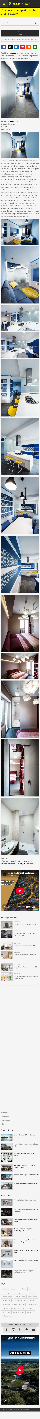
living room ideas (32, 1304)
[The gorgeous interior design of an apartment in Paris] (6, 1276)
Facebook (6, 1330)
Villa (2, 1124)
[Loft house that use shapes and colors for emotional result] (6, 980)
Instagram (13, 1330)
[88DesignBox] (21, 4)
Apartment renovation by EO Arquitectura (26, 955)
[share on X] (10, 47)
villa (29, 1289)
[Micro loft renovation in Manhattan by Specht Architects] (6, 936)
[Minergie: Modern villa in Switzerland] (6, 1188)
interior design (16, 1293)
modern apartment (17, 39)
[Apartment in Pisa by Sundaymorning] (6, 927)
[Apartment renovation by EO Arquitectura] (6, 957)
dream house (6, 1304)
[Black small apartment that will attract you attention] (6, 1214)
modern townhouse (19, 1312)
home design (6, 1293)
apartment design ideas (30, 39)
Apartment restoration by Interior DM (24, 946)
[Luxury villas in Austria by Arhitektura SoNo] (6, 1148)
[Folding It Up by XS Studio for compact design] (6, 1256)
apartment (14, 1289)
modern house (6, 1312)
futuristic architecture (18, 1304)
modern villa (30, 1312)
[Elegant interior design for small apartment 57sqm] (6, 1246)
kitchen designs (32, 1297)
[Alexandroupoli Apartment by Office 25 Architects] (6, 970)
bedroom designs (7, 1297)
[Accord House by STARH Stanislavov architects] (6, 1139)
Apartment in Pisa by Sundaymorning (25, 924)
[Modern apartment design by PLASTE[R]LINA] (6, 1235)
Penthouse (5, 1116)
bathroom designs (20, 1297)
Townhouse (5, 1120)
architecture (5, 1289)
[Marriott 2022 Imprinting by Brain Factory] (6, 1161)
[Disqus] (20, 1017)
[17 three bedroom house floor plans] (6, 1204)
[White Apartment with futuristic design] (6, 1266)
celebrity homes (17, 1300)
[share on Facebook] (3, 47)
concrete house (29, 1300)
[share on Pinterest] (22, 47)
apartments (7, 39)
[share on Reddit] (28, 47)
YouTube (33, 1330)
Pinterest (26, 1330)
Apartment (5, 1112)
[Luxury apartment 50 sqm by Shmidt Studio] (6, 1224)
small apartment (6, 1316)
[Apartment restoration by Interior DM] (6, 948)
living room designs (29, 1293)
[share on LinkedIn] (16, 47)
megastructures (15, 1308)
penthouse (23, 1289)
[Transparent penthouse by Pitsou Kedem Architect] (6, 1170)
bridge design (6, 1300)
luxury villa (5, 1308)
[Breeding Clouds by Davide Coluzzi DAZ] (6, 1178)
